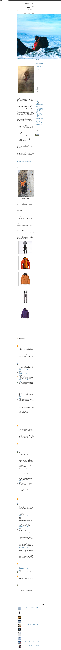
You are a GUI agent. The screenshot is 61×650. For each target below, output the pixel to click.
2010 (36, 130)
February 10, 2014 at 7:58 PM (23, 379)
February (38, 103)
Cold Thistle (30, 3)
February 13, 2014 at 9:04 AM (23, 547)
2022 (36, 86)
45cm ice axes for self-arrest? (33, 624)
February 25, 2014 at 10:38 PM (23, 568)
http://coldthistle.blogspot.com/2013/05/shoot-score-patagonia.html (24, 324)
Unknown (20, 337)
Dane (19, 362)
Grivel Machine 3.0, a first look (39, 124)
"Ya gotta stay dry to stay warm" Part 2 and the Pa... (40, 115)
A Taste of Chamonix (38, 69)
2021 (36, 87)
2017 (36, 89)
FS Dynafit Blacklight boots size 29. (33, 611)
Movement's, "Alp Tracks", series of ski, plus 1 (33, 607)
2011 (36, 129)
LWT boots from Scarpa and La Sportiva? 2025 (33, 641)
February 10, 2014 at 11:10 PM (23, 417)
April (37, 101)
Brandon (20, 381)
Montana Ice (37, 111)
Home (25, 597)
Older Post (32, 597)
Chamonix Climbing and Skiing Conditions (39, 62)
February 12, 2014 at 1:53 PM (23, 515)
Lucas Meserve (20, 574)
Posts (18, 10)
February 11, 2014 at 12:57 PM (23, 448)
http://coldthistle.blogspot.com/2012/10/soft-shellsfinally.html (24, 161)
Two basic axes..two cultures (39, 120)
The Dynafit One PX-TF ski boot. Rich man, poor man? (40, 110)
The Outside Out (38, 65)
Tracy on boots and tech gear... (39, 108)
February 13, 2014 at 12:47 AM (23, 526)
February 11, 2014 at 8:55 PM (23, 470)
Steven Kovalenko (21, 344)
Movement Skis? (33, 628)
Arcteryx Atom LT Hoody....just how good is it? (33, 645)
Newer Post (18, 597)
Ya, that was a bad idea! (39, 107)
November (38, 94)
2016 (36, 90)
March (37, 102)
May (37, 100)
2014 (36, 92)
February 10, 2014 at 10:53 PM (23, 396)
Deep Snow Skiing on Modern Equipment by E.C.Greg (39, 105)
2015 (36, 91)
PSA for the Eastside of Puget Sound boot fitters (39, 113)
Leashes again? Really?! (33, 620)
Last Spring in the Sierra (38, 60)
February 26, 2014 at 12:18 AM (23, 572)
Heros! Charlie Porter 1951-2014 (40, 106)
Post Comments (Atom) (22, 598)
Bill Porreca (20, 497)
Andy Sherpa (37, 59)
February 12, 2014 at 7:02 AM (23, 480)
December (38, 93)
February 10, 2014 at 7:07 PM (23, 373)
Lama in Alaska (38, 121)
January (37, 125)
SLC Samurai (37, 68)
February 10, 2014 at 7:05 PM (23, 369)
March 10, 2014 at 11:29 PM (23, 582)
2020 (36, 88)
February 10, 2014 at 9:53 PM (23, 386)
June (37, 99)
